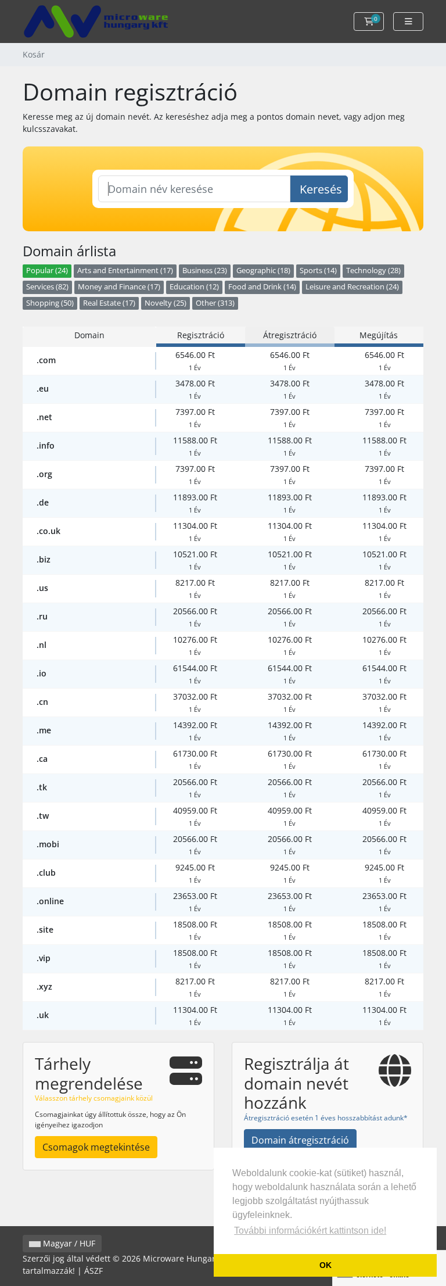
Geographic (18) (263, 270)
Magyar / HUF (68, 1243)
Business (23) (204, 270)
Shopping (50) (50, 303)
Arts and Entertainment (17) (125, 270)
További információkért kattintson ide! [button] (310, 1230)
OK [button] (325, 1265)
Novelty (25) (165, 303)
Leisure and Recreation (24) (352, 287)
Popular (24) (47, 270)
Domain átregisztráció (300, 1140)
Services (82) (47, 287)
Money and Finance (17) (119, 287)
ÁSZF (93, 1270)
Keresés (321, 189)
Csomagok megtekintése (96, 1147)
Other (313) (215, 303)
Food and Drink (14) (262, 287)
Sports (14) (318, 270)
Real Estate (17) (109, 303)
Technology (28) (373, 270)
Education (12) (194, 287)
